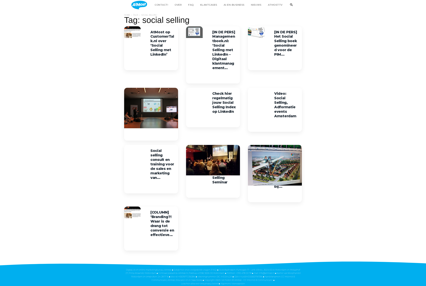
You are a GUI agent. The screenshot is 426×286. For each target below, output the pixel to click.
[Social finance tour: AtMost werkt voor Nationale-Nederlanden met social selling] (151, 108)
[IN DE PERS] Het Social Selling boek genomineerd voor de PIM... (285, 43)
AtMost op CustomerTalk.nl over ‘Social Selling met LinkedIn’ (162, 43)
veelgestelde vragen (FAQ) (203, 269)
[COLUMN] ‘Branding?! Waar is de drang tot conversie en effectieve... (162, 223)
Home (127, 15)
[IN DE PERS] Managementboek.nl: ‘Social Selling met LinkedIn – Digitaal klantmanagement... (223, 50)
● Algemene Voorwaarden (232, 283)
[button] (291, 4)
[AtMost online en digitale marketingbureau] (143, 5)
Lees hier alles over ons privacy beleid (200, 283)
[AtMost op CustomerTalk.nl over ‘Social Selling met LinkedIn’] (132, 32)
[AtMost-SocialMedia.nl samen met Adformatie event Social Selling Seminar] (213, 160)
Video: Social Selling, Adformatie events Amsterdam (285, 104)
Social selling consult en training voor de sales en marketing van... (162, 164)
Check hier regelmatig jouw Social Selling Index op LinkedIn (224, 102)
